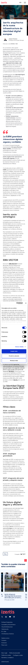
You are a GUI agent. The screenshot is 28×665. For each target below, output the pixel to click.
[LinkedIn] (21, 554)
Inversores (4, 642)
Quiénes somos (5, 638)
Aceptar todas (14, 351)
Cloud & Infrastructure (7, 627)
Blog (5, 554)
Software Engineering (6, 622)
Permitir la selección (14, 356)
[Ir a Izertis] (4, 2)
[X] (23, 554)
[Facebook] (24, 554)
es (20, 2)
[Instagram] (14, 616)
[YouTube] (10, 616)
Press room (4, 645)
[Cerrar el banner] (25, 303)
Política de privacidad (14, 653)
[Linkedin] (6, 616)
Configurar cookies (18, 655)
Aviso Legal (4, 653)
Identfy (15, 380)
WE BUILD (11, 371)
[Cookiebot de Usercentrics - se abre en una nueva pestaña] (17, 303)
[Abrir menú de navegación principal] (25, 2)
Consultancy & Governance (8, 624)
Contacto (3, 640)
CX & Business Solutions (7, 633)
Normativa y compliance (7, 657)
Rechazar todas (14, 360)
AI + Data (3, 631)
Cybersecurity (4, 629)
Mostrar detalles (19, 346)
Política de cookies (6, 655)
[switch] (24, 332)
